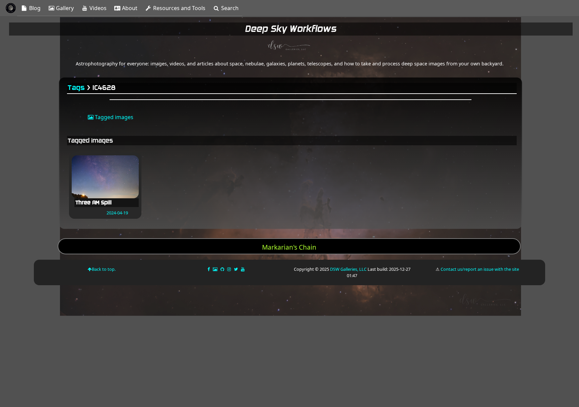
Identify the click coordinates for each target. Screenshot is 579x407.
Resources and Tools (178, 8)
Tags (76, 88)
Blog (34, 8)
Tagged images (113, 117)
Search (229, 8)
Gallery (64, 8)
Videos (97, 8)
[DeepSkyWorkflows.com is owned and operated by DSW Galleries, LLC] (289, 46)
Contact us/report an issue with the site (480, 269)
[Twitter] (236, 269)
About (129, 8)
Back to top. (104, 269)
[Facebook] (209, 269)
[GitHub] (222, 269)
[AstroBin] (215, 269)
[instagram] (229, 269)
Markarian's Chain (289, 247)
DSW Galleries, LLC (348, 269)
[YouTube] (243, 269)
